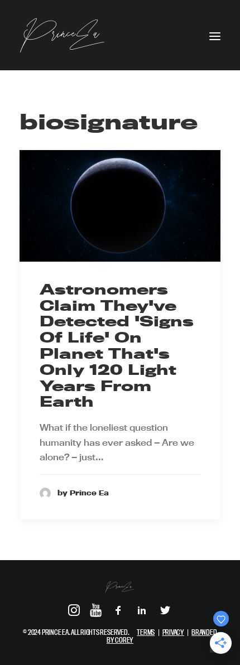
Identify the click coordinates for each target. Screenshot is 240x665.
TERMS (146, 632)
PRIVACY (173, 632)
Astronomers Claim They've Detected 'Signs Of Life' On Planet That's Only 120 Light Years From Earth (117, 346)
